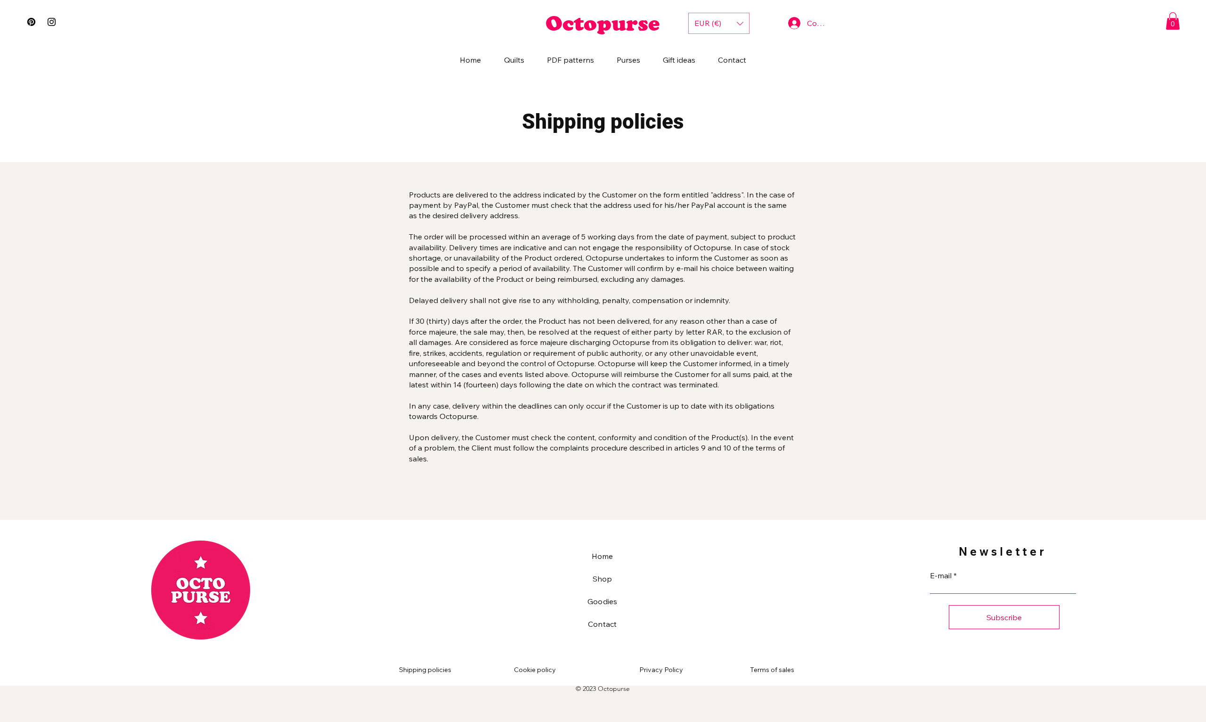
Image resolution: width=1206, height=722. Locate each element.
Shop (602, 578)
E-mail (941, 575)
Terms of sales (772, 669)
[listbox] (719, 23)
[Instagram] (51, 21)
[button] (1172, 21)
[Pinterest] (31, 21)
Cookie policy (535, 669)
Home (602, 556)
